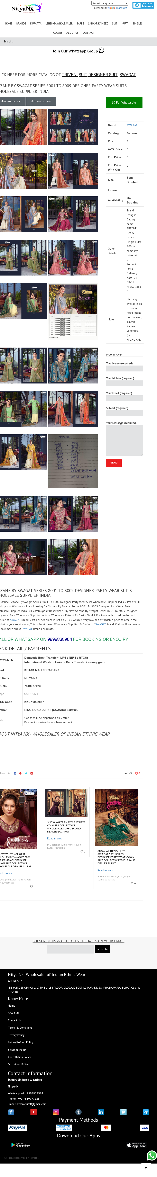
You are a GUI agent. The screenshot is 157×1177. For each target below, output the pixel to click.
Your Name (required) (119, 363)
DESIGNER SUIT (103, 74)
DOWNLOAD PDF (42, 101)
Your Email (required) (119, 393)
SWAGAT (128, 74)
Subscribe (102, 949)
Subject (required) (117, 408)
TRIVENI (70, 74)
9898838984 (59, 639)
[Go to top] (146, 1168)
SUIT (83, 74)
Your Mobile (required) (120, 378)
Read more (54, 838)
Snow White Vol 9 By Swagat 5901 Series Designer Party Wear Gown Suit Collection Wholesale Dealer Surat (116, 857)
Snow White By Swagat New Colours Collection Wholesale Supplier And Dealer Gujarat (66, 827)
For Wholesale (125, 102)
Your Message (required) (121, 423)
